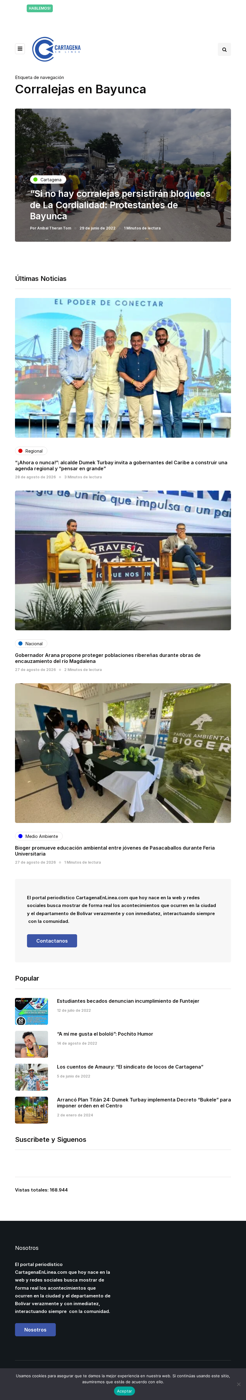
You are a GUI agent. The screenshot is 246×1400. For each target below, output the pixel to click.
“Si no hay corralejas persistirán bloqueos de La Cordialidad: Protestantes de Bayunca (120, 204)
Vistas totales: (32, 1190)
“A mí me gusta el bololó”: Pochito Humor (105, 1034)
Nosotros (35, 1330)
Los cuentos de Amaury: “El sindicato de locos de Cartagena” (130, 1067)
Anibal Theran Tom (54, 228)
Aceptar (124, 1391)
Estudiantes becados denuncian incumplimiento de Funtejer (128, 1001)
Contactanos (52, 941)
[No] (239, 1384)
